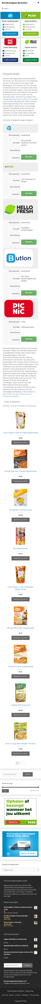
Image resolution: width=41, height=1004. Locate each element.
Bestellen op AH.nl (20, 442)
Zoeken (28, 774)
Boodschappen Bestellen (14, 3)
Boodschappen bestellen (16, 991)
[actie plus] (20, 824)
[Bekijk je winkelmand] (38, 3)
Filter (5, 791)
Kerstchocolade (32, 99)
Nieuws (11, 995)
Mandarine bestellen (11, 396)
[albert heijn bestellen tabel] (20, 856)
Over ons (5, 995)
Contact (18, 995)
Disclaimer (25, 995)
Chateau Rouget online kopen (17, 394)
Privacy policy (34, 995)
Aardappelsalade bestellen (13, 99)
